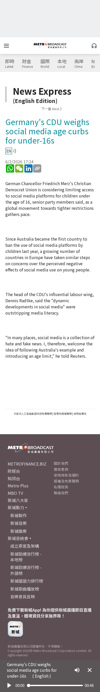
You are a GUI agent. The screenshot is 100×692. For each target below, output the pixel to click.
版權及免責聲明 (66, 481)
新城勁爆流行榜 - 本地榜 (26, 557)
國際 (45, 64)
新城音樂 (18, 523)
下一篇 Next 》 (52, 108)
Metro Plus (18, 485)
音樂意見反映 (22, 596)
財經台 (14, 471)
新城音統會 (18, 538)
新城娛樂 (18, 531)
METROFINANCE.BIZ (27, 464)
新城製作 (18, 515)
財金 (27, 64)
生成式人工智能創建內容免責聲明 (33, 413)
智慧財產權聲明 (63, 413)
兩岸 (79, 64)
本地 (62, 64)
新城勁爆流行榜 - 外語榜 (26, 570)
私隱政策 (61, 486)
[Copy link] (37, 168)
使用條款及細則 (66, 475)
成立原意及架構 (24, 546)
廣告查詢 (61, 469)
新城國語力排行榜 (26, 581)
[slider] (55, 685)
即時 (9, 64)
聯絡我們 (61, 492)
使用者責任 (80, 413)
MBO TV (15, 493)
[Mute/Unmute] (77, 670)
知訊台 (14, 478)
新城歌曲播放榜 (24, 589)
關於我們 (61, 463)
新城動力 (16, 507)
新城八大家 (18, 500)
